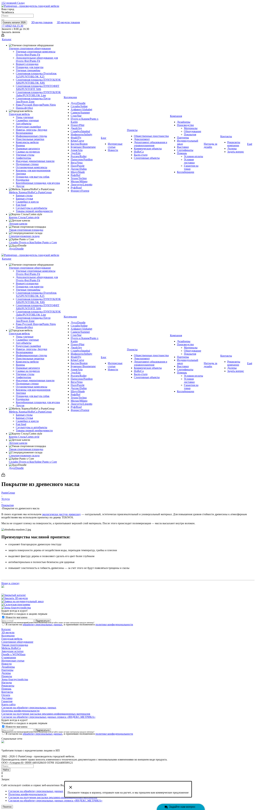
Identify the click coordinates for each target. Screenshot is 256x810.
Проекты (6, 676)
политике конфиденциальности (114, 624)
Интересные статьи (12, 660)
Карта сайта (8, 704)
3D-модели (7, 632)
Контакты (7, 691)
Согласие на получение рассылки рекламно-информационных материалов (45, 713)
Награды (6, 682)
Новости (6, 663)
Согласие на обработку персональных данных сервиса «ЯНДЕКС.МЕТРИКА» (48, 716)
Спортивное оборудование (17, 641)
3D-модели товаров (68, 22)
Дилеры (6, 673)
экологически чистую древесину (61, 514)
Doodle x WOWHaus (13, 654)
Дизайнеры (8, 666)
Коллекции (8, 635)
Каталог (6, 629)
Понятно (7, 806)
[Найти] (2, 20)
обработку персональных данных (42, 624)
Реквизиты (7, 685)
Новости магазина (16, 617)
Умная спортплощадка (14, 644)
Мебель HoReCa (11, 648)
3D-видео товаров (42, 22)
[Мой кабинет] (2, 35)
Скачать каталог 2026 (14, 22)
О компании (8, 657)
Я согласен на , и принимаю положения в (69, 624)
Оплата (5, 695)
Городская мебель (11, 638)
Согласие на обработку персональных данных (28, 707)
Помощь (6, 688)
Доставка (6, 698)
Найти (6, 769)
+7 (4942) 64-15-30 (12, 25)
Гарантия (6, 701)
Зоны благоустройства (14, 679)
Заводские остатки (12, 651)
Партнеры (7, 670)
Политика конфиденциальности (20, 710)
